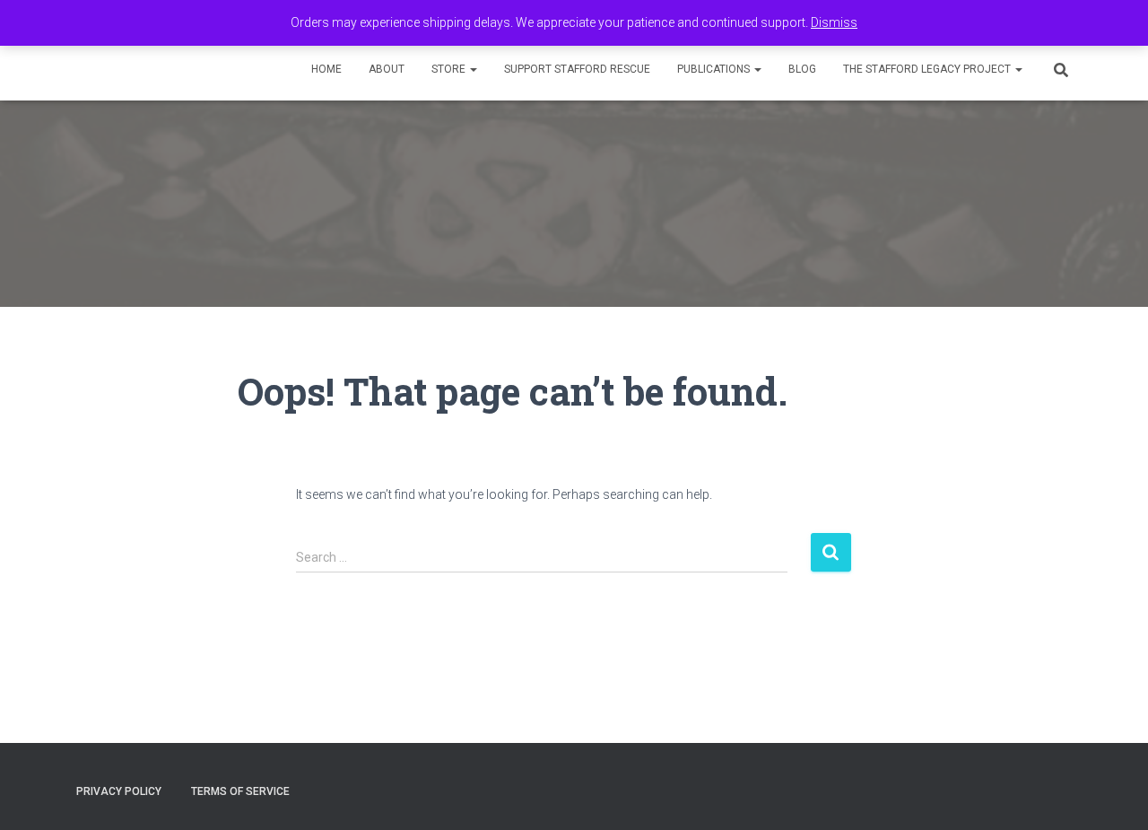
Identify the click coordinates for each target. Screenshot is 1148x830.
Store (449, 69)
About (386, 69)
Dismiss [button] (834, 22)
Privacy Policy (118, 791)
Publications (714, 69)
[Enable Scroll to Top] (1112, 794)
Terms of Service (240, 791)
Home (326, 69)
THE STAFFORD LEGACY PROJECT (928, 69)
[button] (472, 69)
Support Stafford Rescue (577, 69)
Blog (802, 69)
